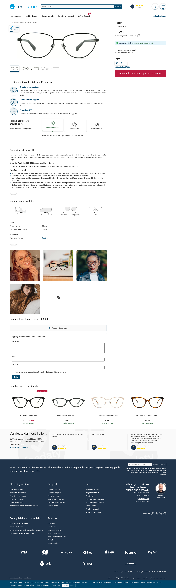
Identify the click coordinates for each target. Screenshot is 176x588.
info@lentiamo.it (143, 501)
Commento (16, 341)
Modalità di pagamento (18, 492)
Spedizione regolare (92, 489)
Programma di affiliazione (95, 502)
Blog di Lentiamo (53, 533)
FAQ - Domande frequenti (56, 502)
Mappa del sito (53, 543)
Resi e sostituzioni (54, 489)
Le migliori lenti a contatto (19, 523)
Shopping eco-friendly (93, 512)
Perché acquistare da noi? (56, 536)
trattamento (25, 372)
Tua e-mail (16, 364)
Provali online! (16, 29)
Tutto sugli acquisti (16, 489)
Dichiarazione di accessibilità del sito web (24, 505)
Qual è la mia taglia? (122, 67)
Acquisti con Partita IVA (56, 499)
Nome (14, 356)
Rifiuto (72, 585)
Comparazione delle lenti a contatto (22, 533)
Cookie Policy (95, 582)
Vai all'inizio (27, 578)
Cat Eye (45, 238)
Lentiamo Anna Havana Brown (147, 415)
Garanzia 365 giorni (54, 492)
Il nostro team (52, 527)
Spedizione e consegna (18, 496)
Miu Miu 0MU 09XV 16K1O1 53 (68, 415)
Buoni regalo (90, 496)
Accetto (65, 585)
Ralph (35, 23)
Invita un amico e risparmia (95, 499)
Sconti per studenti (92, 509)
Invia (16, 377)
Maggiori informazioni (51, 585)
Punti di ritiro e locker (17, 499)
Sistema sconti (91, 505)
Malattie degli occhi (16, 527)
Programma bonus (92, 492)
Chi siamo (51, 523)
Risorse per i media (54, 530)
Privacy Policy (36, 585)
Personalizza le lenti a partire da (140, 73)
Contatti (50, 540)
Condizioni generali (16, 502)
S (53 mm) (122, 63)
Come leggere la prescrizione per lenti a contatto (26, 530)
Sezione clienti (53, 505)
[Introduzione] (10, 22)
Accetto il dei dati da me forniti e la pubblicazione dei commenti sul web (41, 372)
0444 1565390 (144, 499)
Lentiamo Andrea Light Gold (108, 415)
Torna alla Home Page (16, 578)
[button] (14, 69)
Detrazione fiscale (54, 496)
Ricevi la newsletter (159, 464)
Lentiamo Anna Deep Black (28, 415)
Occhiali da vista (19, 23)
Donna (29, 23)
